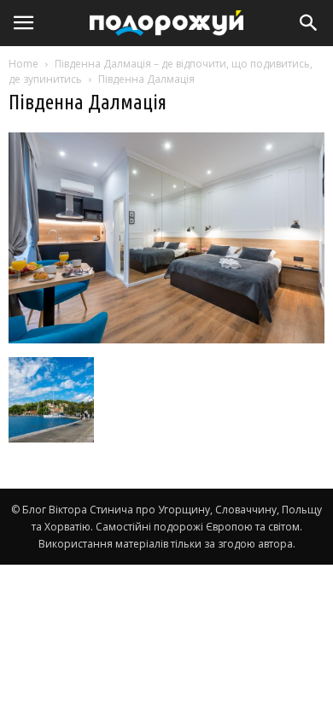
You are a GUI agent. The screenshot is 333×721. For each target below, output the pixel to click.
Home (23, 63)
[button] (309, 23)
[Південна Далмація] (166, 339)
